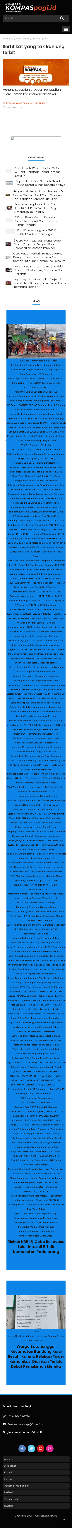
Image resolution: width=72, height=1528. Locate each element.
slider (54, 365)
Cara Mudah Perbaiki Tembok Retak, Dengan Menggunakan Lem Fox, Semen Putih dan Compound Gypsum (39, 257)
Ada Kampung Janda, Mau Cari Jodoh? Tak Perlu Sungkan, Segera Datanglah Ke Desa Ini (37, 208)
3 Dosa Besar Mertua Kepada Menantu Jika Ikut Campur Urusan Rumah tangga (37, 221)
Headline (18, 365)
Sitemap (8, 1505)
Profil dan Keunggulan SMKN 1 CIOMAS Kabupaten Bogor (36, 232)
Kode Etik (9, 1472)
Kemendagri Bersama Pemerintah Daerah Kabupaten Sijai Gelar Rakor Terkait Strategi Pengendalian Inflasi (36, 385)
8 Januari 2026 (14, 107)
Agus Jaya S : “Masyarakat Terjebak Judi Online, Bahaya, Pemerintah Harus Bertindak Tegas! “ (40, 283)
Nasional (39, 365)
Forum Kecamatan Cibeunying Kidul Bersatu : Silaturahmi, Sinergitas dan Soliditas (39, 270)
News (48, 365)
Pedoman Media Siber (16, 1485)
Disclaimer (10, 1465)
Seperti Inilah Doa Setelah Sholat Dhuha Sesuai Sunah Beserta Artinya (40, 183)
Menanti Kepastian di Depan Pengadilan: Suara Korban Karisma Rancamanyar (32, 92)
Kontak (8, 1479)
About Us (9, 1459)
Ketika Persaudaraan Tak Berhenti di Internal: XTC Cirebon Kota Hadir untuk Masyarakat (36, 1345)
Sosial (39, 369)
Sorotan (62, 365)
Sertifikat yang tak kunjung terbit (25, 103)
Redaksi (8, 1492)
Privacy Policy (12, 1499)
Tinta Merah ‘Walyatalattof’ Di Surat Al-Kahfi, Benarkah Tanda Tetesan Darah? (39, 172)
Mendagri (29, 365)
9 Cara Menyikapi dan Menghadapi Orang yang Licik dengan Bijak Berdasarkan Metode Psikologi (37, 244)
